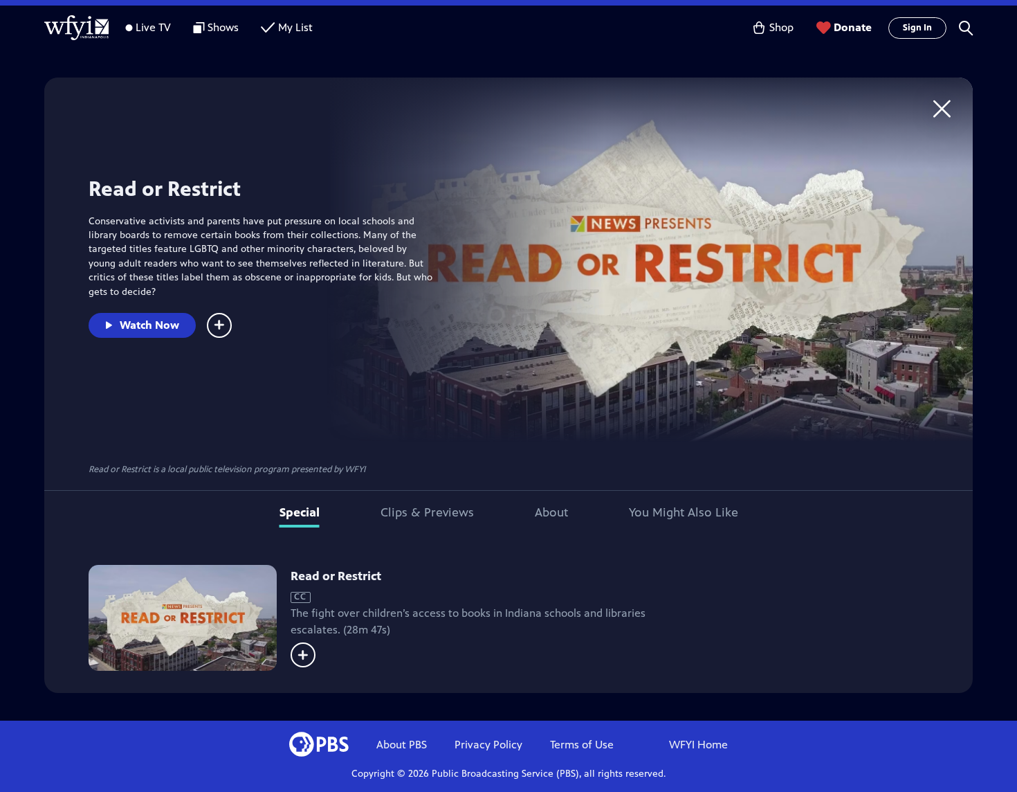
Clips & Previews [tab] (427, 512)
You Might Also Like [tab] (683, 512)
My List (295, 27)
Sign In (917, 27)
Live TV (153, 27)
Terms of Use (582, 744)
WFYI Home (698, 744)
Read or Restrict (336, 576)
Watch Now (149, 325)
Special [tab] (300, 512)
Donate (853, 27)
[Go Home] (942, 108)
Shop (781, 27)
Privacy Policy (488, 744)
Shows (223, 27)
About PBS (401, 744)
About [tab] (551, 512)
